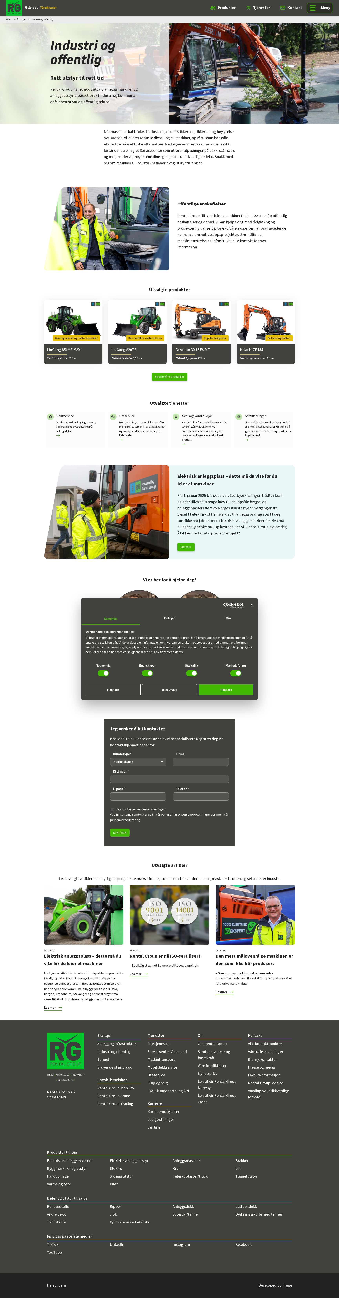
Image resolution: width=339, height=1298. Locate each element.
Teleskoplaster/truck (190, 1176)
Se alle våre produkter (169, 377)
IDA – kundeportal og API (168, 1091)
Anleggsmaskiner (187, 1160)
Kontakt (294, 8)
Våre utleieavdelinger (265, 1051)
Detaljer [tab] (169, 618)
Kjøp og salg (158, 1083)
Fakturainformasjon (264, 1075)
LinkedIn (117, 1244)
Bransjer (21, 19)
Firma (180, 754)
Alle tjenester (159, 1044)
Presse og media (261, 1067)
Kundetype (122, 754)
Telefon (182, 789)
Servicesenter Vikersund (167, 1051)
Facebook (243, 1244)
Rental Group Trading (115, 1104)
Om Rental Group (212, 1044)
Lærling (154, 1127)
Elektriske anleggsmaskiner (70, 1160)
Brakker (241, 1160)
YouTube (54, 1252)
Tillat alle (226, 689)
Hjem (9, 19)
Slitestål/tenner (186, 1214)
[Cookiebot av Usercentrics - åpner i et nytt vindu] (226, 605)
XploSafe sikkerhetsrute (129, 1222)
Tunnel (103, 1059)
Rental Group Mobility (115, 1088)
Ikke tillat (113, 689)
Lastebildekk (246, 1206)
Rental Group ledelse (265, 1083)
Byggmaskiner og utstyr (67, 1168)
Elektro (116, 1168)
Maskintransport (161, 1059)
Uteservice (156, 1075)
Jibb (113, 1214)
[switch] (147, 673)
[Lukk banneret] (252, 605)
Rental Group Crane (113, 1096)
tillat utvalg (169, 689)
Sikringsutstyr (121, 1176)
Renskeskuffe (58, 1206)
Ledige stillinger (161, 1119)
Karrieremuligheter (163, 1111)
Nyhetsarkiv (207, 1073)
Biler (114, 1184)
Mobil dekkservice (162, 1067)
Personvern (56, 1285)
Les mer (185, 546)
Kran (176, 1168)
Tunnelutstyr (246, 1176)
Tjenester (261, 8)
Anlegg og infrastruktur (116, 1044)
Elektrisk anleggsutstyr (129, 1160)
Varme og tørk (59, 1184)
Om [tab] (228, 618)
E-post (119, 789)
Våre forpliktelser (212, 1066)
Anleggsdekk (183, 1206)
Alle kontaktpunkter (265, 1044)
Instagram (181, 1244)
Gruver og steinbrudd (114, 1067)
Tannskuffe (56, 1222)
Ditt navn (121, 771)
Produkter (227, 8)
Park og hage (58, 1176)
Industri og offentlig (113, 1051)
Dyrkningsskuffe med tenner (258, 1214)
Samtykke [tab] (111, 618)
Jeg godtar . (141, 809)
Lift (238, 1168)
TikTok (52, 1244)
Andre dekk (56, 1214)
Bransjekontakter (262, 1059)
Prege (287, 1285)
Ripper (115, 1206)
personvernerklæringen (148, 809)
